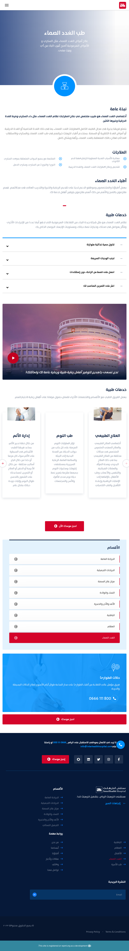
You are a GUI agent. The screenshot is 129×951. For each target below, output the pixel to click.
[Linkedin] (88, 759)
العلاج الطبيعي (107, 435)
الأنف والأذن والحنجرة (104, 604)
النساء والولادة (107, 592)
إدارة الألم (21, 435)
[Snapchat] (78, 759)
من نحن (55, 842)
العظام (111, 626)
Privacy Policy (93, 931)
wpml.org (66, 945)
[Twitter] (98, 759)
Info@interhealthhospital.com (96, 746)
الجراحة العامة (108, 559)
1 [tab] (64, 205)
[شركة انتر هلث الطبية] (122, 5)
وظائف (55, 864)
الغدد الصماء (108, 637)
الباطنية (111, 615)
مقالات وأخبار (52, 859)
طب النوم (64, 435)
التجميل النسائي (50, 825)
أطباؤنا (55, 853)
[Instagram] (108, 759)
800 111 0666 (100, 698)
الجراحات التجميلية (106, 570)
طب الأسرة (116, 864)
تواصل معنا (53, 870)
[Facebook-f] (119, 759)
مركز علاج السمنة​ (106, 581)
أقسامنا (55, 847)
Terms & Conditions (115, 931)
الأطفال (118, 853)
